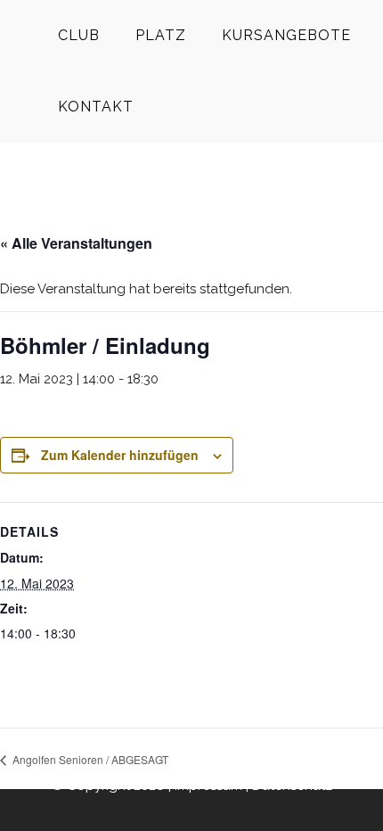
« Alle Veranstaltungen (76, 243)
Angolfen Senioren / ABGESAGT (89, 759)
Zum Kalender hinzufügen (120, 455)
